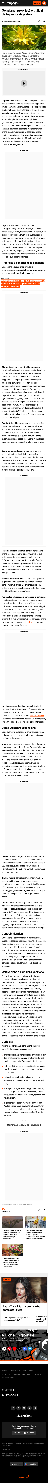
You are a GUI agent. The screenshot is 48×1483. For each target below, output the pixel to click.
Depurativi (22, 1204)
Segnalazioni (15, 1370)
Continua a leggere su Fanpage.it (24, 1125)
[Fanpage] (24, 1415)
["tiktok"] (4, 1349)
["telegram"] (30, 1349)
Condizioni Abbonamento (22, 1374)
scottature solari (37, 715)
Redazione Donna (14, 21)
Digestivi (29, 1204)
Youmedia (5, 1370)
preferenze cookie (8, 1378)
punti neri (30, 622)
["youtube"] (15, 1349)
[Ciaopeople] (24, 1476)
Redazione (37, 1374)
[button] (44, 21)
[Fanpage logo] (13, 3)
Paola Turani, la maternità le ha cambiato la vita (21, 1308)
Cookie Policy (6, 1374)
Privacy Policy (28, 1370)
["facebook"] (25, 1349)
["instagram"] (9, 1349)
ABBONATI (37, 3)
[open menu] (2, 3)
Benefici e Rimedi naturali (10, 1204)
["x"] (20, 1349)
